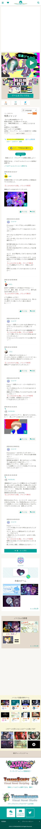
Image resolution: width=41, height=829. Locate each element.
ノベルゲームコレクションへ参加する (15, 166)
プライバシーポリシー (27, 821)
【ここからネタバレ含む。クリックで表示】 (17, 185)
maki (9, 176)
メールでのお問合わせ (20, 812)
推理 (20, 141)
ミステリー (15, 141)
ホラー (8, 141)
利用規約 (3, 821)
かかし (10, 284)
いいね (23, 211)
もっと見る (33, 608)
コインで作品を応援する (22, 148)
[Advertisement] (20, 29)
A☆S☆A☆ (11, 411)
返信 (32, 211)
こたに (10, 351)
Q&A (10, 812)
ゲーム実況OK (31, 139)
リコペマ (13, 221)
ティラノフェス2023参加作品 (15, 139)
